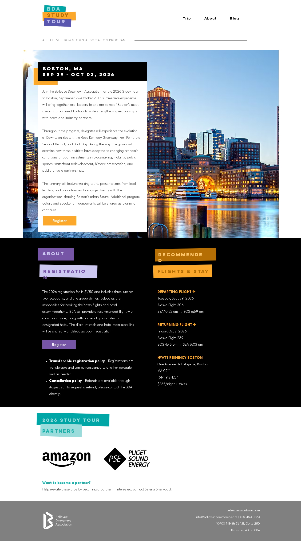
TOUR (56, 21)
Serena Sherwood (158, 489)
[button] (187, 18)
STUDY (58, 15)
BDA (55, 9)
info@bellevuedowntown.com (216, 517)
